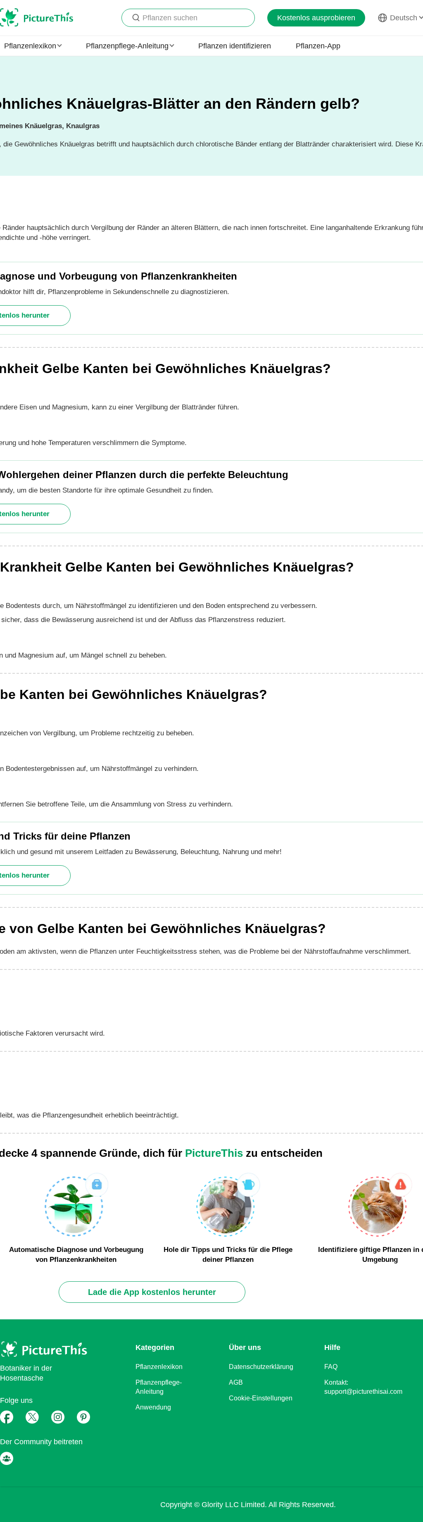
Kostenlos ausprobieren (316, 18)
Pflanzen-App (318, 46)
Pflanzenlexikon (159, 1366)
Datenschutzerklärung (261, 1366)
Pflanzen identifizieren (234, 46)
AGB (236, 1382)
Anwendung (153, 1407)
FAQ (330, 1366)
